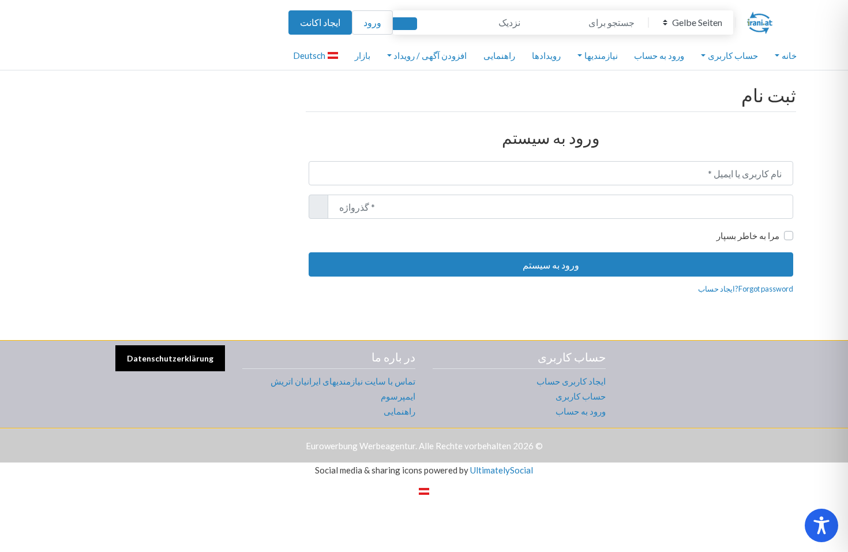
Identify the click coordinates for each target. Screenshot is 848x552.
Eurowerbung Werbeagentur (360, 446)
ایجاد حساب (716, 288)
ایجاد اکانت (320, 22)
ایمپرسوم (398, 396)
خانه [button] (789, 55)
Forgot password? (764, 288)
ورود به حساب (659, 55)
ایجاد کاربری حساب (571, 381)
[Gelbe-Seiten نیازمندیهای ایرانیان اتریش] (759, 21)
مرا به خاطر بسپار (747, 235)
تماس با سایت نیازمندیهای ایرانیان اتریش (343, 381)
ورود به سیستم (551, 264)
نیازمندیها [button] (601, 55)
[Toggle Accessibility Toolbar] (821, 525)
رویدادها (546, 55)
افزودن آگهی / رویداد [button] (430, 55)
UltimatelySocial (501, 470)
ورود (372, 22)
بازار (362, 55)
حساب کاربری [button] (733, 55)
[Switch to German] (424, 490)
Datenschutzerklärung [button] (170, 358)
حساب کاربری (581, 396)
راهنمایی (499, 55)
